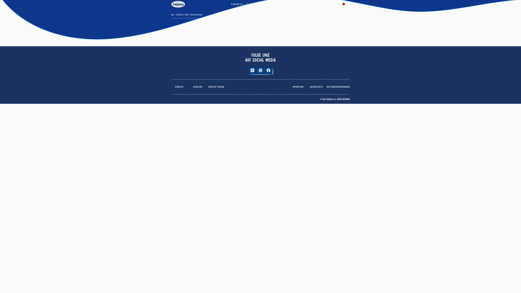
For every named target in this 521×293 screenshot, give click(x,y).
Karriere (198, 87)
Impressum (331, 4)
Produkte (236, 4)
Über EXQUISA (291, 4)
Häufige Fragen (216, 87)
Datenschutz (313, 4)
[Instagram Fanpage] (252, 70)
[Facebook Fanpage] (268, 70)
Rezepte (253, 4)
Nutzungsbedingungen (338, 87)
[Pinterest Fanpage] (260, 70)
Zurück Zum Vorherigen (189, 15)
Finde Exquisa (271, 4)
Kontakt (179, 87)
